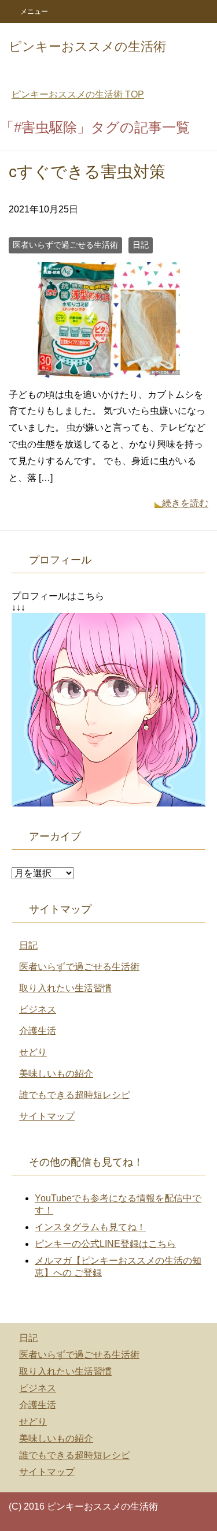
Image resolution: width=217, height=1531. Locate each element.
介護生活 (37, 1031)
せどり (33, 1052)
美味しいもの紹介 (56, 1073)
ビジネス (37, 1009)
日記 (141, 244)
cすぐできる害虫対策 (87, 172)
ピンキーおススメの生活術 (87, 46)
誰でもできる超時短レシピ (74, 1095)
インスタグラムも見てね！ (90, 1227)
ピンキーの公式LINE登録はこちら (105, 1244)
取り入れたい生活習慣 (65, 988)
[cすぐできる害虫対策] (109, 369)
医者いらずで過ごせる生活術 (65, 244)
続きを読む (185, 503)
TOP (78, 94)
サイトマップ (47, 1116)
